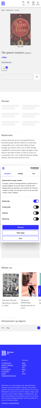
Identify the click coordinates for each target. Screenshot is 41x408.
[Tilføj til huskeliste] (36, 77)
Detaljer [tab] (20, 173)
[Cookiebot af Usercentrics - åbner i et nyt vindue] (30, 168)
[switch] (36, 207)
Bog (4, 68)
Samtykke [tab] (7, 173)
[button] (20, 328)
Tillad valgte (20, 233)
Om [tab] (33, 173)
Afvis (20, 238)
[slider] (20, 31)
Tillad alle (20, 227)
